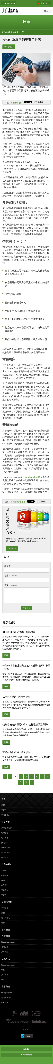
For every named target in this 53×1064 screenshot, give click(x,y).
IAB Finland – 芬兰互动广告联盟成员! (26, 1028)
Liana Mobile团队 (32, 477)
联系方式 (5, 958)
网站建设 (26, 842)
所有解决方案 (26, 828)
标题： (10, 575)
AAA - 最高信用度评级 (24, 1013)
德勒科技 (39, 1021)
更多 (20, 103)
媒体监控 (26, 857)
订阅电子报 (12, 548)
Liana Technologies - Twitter (26, 1036)
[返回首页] (9, 11)
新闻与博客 (6, 32)
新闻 (26, 805)
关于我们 (5, 935)
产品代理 (26, 951)
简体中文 (44, 3)
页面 (48, 10)
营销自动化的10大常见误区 (16, 752)
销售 (26, 969)
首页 (3, 799)
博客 (14, 32)
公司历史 (26, 947)
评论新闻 (40, 102)
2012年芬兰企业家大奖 (17, 1021)
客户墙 (26, 870)
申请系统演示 (26, 992)
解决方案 (5, 821)
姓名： (7, 565)
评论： (10, 585)
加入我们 (5, 929)
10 (26, 782)
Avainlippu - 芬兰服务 (14, 1013)
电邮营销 (26, 832)
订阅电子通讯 (26, 997)
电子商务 (26, 837)
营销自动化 (26, 847)
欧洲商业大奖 (36, 1013)
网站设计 (26, 880)
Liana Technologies (26, 942)
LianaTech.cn (10, 3)
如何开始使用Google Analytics (18, 631)
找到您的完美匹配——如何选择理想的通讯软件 (26, 724)
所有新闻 (26, 908)
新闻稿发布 (26, 852)
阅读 (6, 655)
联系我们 (8, 46)
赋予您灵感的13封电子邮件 (16, 696)
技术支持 (26, 974)
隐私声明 (26, 1002)
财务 (26, 979)
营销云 (26, 810)
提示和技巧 (26, 918)
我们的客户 (26, 814)
